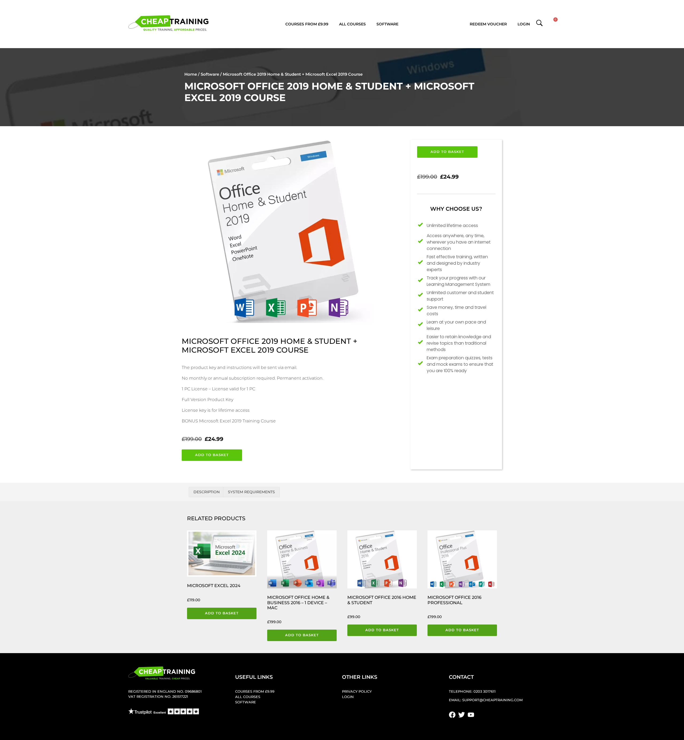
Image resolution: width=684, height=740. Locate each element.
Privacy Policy (357, 691)
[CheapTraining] (168, 23)
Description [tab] (206, 492)
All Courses (352, 24)
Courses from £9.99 (306, 24)
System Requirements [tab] (251, 492)
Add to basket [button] (222, 613)
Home (190, 74)
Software (387, 24)
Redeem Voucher (488, 24)
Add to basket (212, 455)
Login (524, 24)
